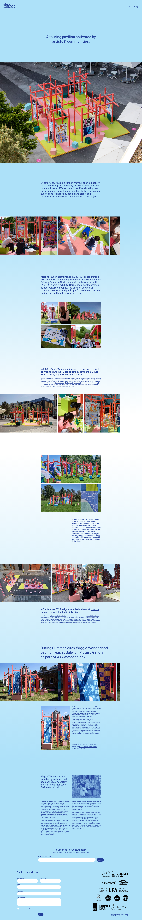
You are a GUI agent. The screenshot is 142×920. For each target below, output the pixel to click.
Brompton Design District (58, 616)
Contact (132, 7)
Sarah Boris (81, 620)
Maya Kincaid (77, 383)
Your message (21, 897)
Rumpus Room (55, 381)
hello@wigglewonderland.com (119, 914)
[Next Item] (138, 235)
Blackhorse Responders (66, 381)
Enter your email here (44, 856)
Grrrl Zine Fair (44, 384)
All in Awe (74, 611)
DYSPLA (45, 284)
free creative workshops (88, 747)
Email (18, 884)
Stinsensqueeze (92, 620)
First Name (20, 878)
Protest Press (80, 381)
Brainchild (65, 276)
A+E (98, 383)
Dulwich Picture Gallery (85, 652)
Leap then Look (59, 383)
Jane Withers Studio (93, 616)
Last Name (43, 878)
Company (20, 891)
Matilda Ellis (54, 384)
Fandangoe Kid (69, 383)
